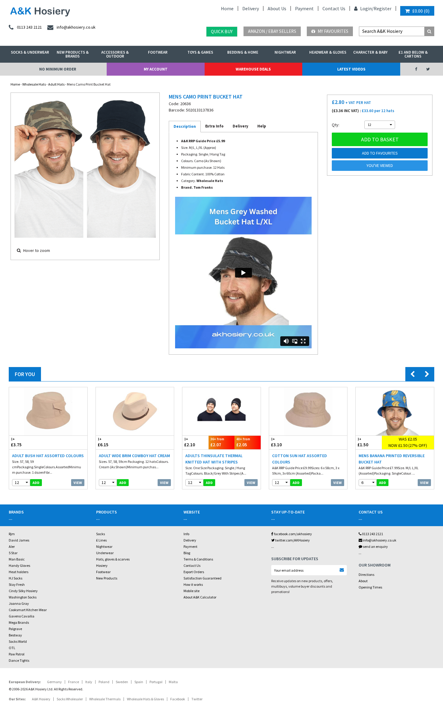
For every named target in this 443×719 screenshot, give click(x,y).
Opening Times (370, 587)
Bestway (15, 635)
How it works (193, 584)
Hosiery (102, 565)
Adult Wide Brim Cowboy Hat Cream (134, 455)
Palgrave (15, 628)
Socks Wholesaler (70, 699)
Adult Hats (56, 84)
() (420, 11)
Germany (54, 682)
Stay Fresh (17, 584)
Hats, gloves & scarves (113, 559)
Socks (100, 534)
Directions (366, 574)
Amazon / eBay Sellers (272, 31)
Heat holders (18, 572)
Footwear (158, 52)
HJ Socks (15, 578)
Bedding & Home (242, 52)
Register (382, 8)
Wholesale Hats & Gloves (145, 699)
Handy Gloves (19, 565)
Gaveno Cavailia (21, 616)
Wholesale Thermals (105, 699)
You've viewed (379, 165)
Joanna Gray (19, 603)
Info (186, 534)
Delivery (250, 8)
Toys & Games (200, 52)
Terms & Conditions (198, 559)
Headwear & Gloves (327, 52)
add (36, 482)
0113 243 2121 (372, 534)
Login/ (366, 8)
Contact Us (333, 8)
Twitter (197, 699)
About (363, 581)
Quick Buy (222, 31)
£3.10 (276, 442)
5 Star (13, 553)
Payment (304, 8)
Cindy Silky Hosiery (23, 591)
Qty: (335, 124)
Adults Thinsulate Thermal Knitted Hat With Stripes (214, 459)
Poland (104, 682)
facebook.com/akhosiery (292, 534)
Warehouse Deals (253, 69)
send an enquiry (375, 546)
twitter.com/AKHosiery (292, 540)
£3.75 (16, 442)
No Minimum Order (57, 69)
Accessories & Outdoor (115, 54)
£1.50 (362, 442)
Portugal (155, 682)
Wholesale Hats (34, 84)
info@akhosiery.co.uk (379, 540)
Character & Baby (370, 52)
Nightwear (285, 52)
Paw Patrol (16, 654)
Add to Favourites (380, 153)
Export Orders (194, 572)
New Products (106, 578)
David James (19, 540)
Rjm (12, 534)
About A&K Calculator (200, 597)
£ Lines (101, 540)
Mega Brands (19, 622)
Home (227, 8)
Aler (12, 546)
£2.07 (217, 442)
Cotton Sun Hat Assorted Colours (299, 459)
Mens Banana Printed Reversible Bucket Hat (392, 459)
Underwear (105, 553)
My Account (156, 69)
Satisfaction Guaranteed (203, 578)
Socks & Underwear (30, 52)
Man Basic (17, 559)
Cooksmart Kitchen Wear (28, 610)
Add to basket (380, 139)
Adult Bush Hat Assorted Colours (48, 455)
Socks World (18, 641)
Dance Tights (19, 660)
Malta (173, 682)
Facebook (177, 699)
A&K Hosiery (41, 699)
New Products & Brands (73, 54)
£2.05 (243, 442)
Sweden (122, 682)
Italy (88, 682)
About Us (277, 8)
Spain (138, 682)
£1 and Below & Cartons (413, 54)
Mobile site (192, 591)
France (73, 682)
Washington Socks (22, 597)
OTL (12, 647)
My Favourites (332, 31)
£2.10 (189, 442)
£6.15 (103, 442)
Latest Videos (351, 69)
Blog (187, 553)
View (78, 482)
